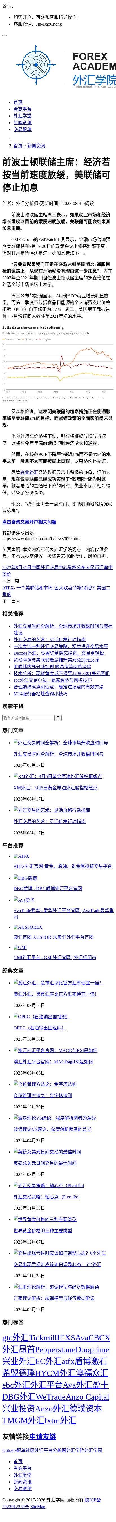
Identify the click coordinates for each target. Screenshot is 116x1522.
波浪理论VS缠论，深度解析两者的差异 (53, 1129)
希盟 (10, 1373)
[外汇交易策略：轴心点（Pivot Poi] (49, 1185)
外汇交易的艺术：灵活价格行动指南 (50, 639)
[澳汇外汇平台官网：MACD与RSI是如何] (55, 1050)
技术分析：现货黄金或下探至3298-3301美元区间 (62, 673)
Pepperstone (55, 1349)
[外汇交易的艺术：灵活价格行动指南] (52, 810)
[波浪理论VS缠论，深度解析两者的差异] (55, 1118)
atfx (68, 1361)
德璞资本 (85, 1408)
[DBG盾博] (25, 878)
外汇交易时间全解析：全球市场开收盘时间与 (59, 754)
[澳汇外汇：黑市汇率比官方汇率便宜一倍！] (59, 983)
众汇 (100, 1373)
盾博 (83, 1361)
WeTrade (51, 1396)
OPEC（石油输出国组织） (40, 1028)
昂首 (27, 1349)
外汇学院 (75, 1450)
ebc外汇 (16, 1384)
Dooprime (92, 1349)
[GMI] (20, 947)
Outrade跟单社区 (18, 1450)
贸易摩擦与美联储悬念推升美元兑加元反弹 (56, 660)
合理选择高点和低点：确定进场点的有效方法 (59, 687)
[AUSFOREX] (28, 927)
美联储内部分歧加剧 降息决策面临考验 (52, 666)
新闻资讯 (23, 122)
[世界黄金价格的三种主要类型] (45, 1219)
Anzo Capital (87, 1396)
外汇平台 (46, 1384)
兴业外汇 (29, 472)
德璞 (27, 1373)
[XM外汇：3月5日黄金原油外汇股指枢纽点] (58, 776)
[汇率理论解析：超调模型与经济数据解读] (56, 1287)
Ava (81, 1337)
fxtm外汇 (60, 1420)
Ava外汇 (77, 1384)
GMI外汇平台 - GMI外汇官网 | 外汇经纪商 (55, 957)
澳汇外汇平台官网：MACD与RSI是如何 (53, 1061)
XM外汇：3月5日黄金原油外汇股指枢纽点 (55, 787)
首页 (18, 102)
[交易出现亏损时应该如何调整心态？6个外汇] (60, 1253)
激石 (99, 1361)
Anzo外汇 (52, 1408)
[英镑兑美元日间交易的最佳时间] (47, 1151)
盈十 (100, 1384)
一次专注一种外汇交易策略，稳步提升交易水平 (61, 646)
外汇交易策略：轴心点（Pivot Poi (46, 1197)
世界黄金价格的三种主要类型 (43, 1230)
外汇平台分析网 (50, 1450)
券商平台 (23, 109)
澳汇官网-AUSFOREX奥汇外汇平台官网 (53, 937)
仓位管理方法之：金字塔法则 (43, 1095)
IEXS (66, 1337)
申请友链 (42, 1436)
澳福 (84, 1373)
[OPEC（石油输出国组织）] (42, 1016)
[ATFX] (22, 856)
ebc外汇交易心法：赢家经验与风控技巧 (53, 680)
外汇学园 (93, 1450)
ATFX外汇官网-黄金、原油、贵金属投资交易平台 (63, 866)
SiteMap (37, 1506)
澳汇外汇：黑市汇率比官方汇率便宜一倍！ (56, 994)
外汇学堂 (23, 115)
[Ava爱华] (24, 900)
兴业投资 (18, 1408)
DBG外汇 (19, 1396)
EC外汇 (48, 1361)
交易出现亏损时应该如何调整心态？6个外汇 (57, 1264)
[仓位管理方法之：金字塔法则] (45, 1084)
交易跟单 (23, 129)
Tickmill (43, 1337)
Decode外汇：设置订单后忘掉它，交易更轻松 (59, 653)
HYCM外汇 (55, 1373)
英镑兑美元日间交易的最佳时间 (45, 1163)
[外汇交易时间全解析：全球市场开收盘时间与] (61, 742)
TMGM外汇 (23, 1420)
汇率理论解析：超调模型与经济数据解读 (54, 1298)
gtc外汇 (15, 1337)
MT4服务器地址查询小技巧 (41, 693)
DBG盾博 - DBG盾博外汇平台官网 (48, 888)
